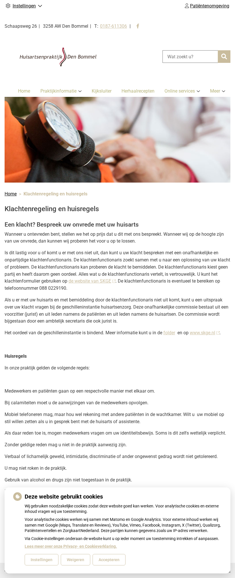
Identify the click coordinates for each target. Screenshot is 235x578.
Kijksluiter (101, 91)
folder (169, 332)
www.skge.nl (202, 332)
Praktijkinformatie (58, 91)
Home (24, 91)
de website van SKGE (89, 281)
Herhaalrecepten (138, 91)
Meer (215, 91)
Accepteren (109, 559)
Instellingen (41, 559)
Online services (179, 91)
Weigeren (75, 559)
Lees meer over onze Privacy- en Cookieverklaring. (71, 546)
